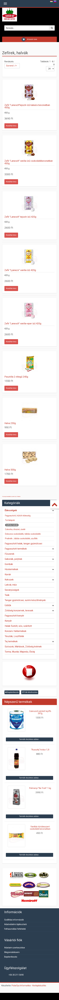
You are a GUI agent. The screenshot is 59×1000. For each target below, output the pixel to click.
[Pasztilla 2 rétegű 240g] (29, 364)
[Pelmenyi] (16, 797)
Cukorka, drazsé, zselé (15, 529)
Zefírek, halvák (12, 525)
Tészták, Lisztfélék (14, 636)
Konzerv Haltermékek (15, 631)
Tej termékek (11, 641)
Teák (7, 595)
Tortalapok (10, 520)
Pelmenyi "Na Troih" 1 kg (40, 788)
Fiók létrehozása (30, 692)
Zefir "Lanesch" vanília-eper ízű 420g (22, 323)
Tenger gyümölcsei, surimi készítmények (25, 600)
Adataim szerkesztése (14, 947)
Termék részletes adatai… (29, 739)
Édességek (11, 510)
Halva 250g (10, 423)
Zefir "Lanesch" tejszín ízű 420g (20, 216)
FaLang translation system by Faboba (11, 496)
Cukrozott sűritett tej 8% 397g (40, 712)
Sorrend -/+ (11, 66)
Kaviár (8, 574)
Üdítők (8, 605)
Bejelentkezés (10, 957)
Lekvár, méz (11, 584)
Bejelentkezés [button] (13, 692)
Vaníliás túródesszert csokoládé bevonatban (40, 827)
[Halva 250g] (29, 410)
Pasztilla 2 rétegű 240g (16, 376)
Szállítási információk (14, 920)
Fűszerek (9, 554)
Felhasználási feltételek (15, 929)
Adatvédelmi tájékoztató (15, 924)
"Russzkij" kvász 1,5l (40, 749)
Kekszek (9, 579)
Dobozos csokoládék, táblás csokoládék (23, 534)
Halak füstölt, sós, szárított (18, 626)
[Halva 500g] (29, 457)
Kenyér (8, 620)
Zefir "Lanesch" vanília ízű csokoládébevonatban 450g (28, 162)
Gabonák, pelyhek (13, 559)
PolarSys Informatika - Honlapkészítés (29, 985)
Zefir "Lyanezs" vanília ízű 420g (20, 270)
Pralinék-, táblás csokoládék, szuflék (21, 538)
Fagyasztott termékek (16, 548)
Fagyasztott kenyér (14, 615)
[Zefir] (29, 148)
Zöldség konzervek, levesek (19, 610)
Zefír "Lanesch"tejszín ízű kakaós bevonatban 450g (27, 106)
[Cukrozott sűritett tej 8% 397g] (16, 720)
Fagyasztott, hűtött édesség (18, 515)
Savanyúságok (12, 590)
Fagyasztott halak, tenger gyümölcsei (23, 543)
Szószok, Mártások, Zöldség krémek (23, 646)
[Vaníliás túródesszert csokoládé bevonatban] (16, 835)
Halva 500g (10, 469)
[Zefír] (29, 92)
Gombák (9, 564)
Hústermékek (11, 569)
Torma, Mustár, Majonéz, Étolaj (20, 651)
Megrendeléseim (12, 952)
